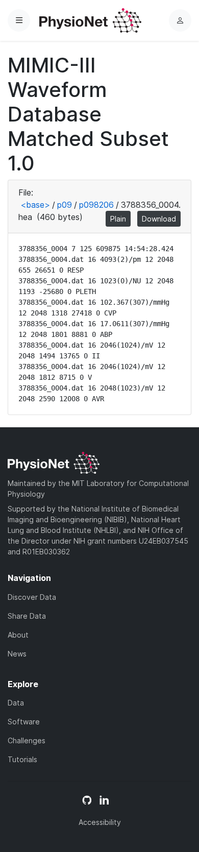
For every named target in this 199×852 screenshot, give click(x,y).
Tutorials (22, 759)
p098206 (96, 205)
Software (24, 721)
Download (159, 218)
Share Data (27, 616)
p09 (64, 205)
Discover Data (32, 597)
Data (16, 702)
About (18, 634)
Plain (118, 218)
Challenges (26, 740)
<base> (35, 205)
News (17, 653)
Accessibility (100, 822)
